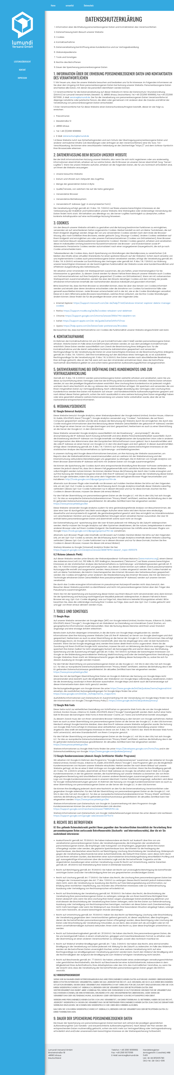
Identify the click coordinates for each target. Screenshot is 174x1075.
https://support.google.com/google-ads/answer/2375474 (83, 815)
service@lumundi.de (80, 97)
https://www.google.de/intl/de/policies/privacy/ (133, 700)
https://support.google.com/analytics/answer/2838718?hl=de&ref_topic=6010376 (95, 549)
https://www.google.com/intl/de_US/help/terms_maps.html (84, 693)
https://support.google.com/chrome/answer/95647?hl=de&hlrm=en (100, 315)
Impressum (22, 77)
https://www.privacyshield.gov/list (71, 503)
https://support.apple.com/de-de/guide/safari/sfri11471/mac (94, 320)
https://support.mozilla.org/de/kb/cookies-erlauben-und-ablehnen (98, 310)
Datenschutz (89, 5)
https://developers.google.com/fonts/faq (137, 748)
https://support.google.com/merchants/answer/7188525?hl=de (86, 809)
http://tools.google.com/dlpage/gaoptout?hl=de (90, 479)
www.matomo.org (148, 558)
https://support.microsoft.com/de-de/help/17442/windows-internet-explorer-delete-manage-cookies (113, 304)
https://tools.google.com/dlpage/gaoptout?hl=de (87, 530)
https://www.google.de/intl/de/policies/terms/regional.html (140, 688)
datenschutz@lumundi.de (76, 136)
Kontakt (22, 69)
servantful (70, 5)
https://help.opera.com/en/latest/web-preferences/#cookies (95, 325)
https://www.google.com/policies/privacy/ (110, 751)
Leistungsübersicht (22, 61)
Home (53, 5)
